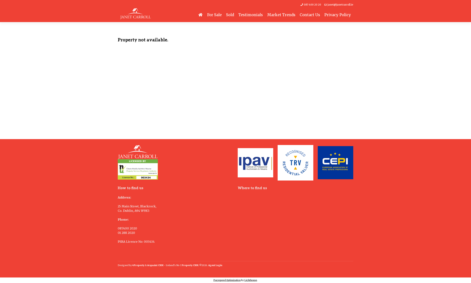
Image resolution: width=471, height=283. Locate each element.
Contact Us (310, 15)
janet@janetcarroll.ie (340, 4)
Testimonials (250, 15)
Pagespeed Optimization (227, 280)
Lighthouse (250, 280)
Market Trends (281, 15)
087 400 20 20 (312, 4)
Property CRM (190, 265)
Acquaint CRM (155, 265)
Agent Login (215, 265)
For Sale (214, 15)
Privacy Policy (337, 15)
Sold (230, 15)
